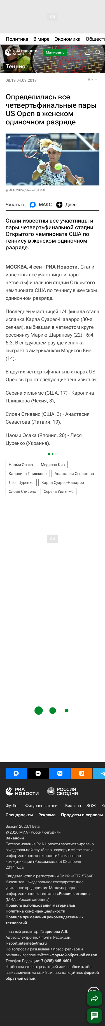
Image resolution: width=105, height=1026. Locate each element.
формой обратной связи (74, 955)
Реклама (46, 814)
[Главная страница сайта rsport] (33, 52)
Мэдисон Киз (53, 464)
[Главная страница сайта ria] (6, 52)
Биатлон (73, 805)
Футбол (13, 805)
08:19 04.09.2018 (21, 80)
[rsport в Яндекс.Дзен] (38, 773)
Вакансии (15, 838)
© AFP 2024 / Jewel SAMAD (26, 190)
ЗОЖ (91, 805)
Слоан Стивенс (22, 491)
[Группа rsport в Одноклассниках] (81, 773)
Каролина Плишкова (28, 473)
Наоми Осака (21, 464)
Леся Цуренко (21, 482)
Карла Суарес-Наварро (62, 482)
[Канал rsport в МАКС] (16, 773)
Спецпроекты (19, 814)
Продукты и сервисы (82, 814)
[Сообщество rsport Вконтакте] (60, 773)
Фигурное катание (42, 805)
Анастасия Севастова (74, 473)
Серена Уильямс (58, 491)
